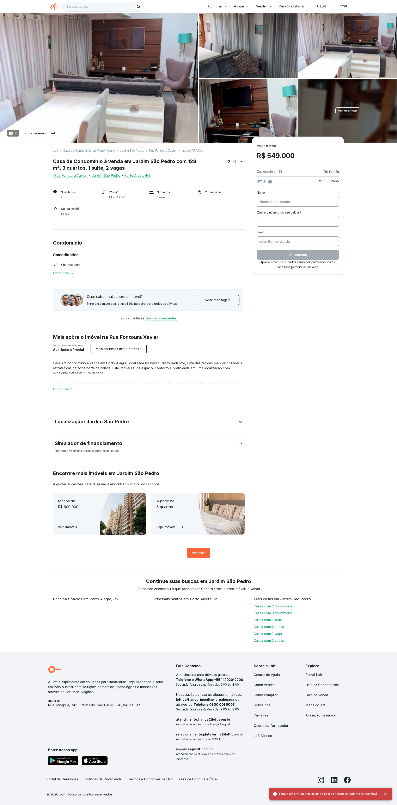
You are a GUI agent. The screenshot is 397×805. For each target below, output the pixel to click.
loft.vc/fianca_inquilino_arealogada (205, 699)
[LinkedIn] (334, 781)
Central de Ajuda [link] (267, 675)
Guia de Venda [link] (316, 695)
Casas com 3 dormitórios (273, 613)
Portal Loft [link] (313, 675)
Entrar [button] (342, 6)
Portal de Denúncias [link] (62, 779)
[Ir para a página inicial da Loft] (55, 6)
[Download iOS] (95, 761)
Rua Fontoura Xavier (163, 150)
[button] (149, 422)
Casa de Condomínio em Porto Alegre (89, 150)
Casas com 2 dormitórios (273, 606)
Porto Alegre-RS (137, 175)
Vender (261, 6)
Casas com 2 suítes (269, 627)
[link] (119, 349)
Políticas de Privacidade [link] (103, 779)
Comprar (215, 6)
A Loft (321, 6)
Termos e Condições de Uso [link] (150, 779)
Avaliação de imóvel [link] (320, 715)
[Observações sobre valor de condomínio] (280, 171)
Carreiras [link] (261, 715)
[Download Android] (63, 761)
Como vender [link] (264, 685)
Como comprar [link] (266, 695)
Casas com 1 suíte (268, 620)
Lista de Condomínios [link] (322, 685)
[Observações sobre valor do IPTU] (270, 181)
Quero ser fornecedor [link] (271, 725)
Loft (55, 150)
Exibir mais (61, 389)
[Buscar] (138, 6)
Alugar (239, 6)
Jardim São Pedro (132, 150)
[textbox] (102, 7)
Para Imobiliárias (292, 6)
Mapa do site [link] (315, 705)
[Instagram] (321, 781)
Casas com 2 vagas (269, 640)
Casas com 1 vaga (268, 634)
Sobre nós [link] (262, 705)
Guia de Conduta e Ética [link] (198, 779)
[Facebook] (347, 781)
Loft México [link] (263, 736)
